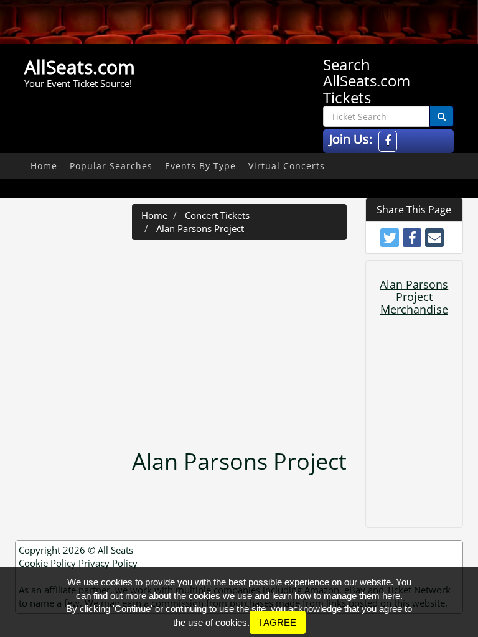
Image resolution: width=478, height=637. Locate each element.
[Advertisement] (256, 340)
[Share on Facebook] (412, 237)
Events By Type (200, 166)
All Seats (115, 550)
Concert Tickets (217, 215)
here (391, 595)
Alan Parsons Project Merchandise (414, 297)
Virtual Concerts (286, 166)
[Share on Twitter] (389, 237)
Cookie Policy (47, 563)
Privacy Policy (108, 563)
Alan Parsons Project (200, 228)
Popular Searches (111, 166)
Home (43, 166)
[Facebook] (387, 141)
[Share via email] (434, 237)
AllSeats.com (79, 67)
